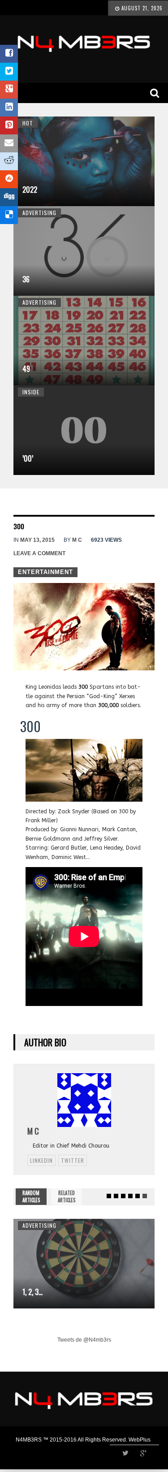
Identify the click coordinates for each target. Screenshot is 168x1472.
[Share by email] (9, 143)
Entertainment (45, 572)
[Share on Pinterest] (9, 125)
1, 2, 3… (32, 1291)
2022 (29, 189)
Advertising (39, 212)
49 (26, 368)
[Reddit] (9, 161)
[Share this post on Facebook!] (9, 54)
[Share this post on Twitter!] (9, 72)
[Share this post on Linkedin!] (9, 108)
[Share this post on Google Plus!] (9, 90)
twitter (72, 1160)
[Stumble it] (9, 179)
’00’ (27, 458)
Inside (30, 392)
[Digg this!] (9, 197)
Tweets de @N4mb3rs (84, 1340)
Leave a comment (39, 553)
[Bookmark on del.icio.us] (9, 215)
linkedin (41, 1160)
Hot (27, 123)
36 (26, 279)
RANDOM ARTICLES (31, 1196)
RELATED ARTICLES (66, 1196)
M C (77, 540)
